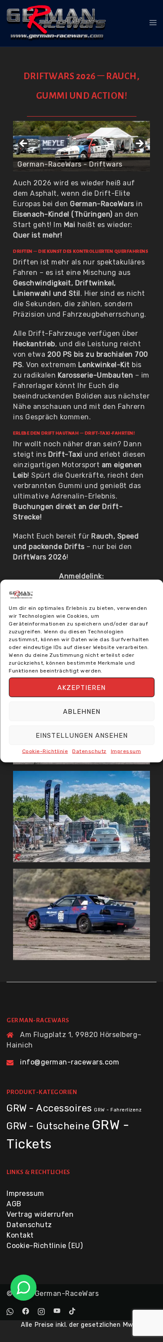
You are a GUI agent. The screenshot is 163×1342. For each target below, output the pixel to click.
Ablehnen (81, 711)
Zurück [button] (23, 144)
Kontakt (20, 1235)
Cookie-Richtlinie (45, 751)
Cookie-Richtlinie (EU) (45, 1246)
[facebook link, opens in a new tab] (25, 1310)
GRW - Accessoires (49, 1108)
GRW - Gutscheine (48, 1126)
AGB (14, 1204)
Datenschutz (89, 751)
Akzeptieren (81, 687)
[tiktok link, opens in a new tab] (72, 1310)
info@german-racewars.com (69, 1062)
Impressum (126, 751)
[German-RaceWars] (56, 23)
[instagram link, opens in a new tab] (41, 1310)
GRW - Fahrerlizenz (117, 1110)
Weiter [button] (139, 144)
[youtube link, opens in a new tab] (56, 1310)
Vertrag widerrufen (40, 1214)
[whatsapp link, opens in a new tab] (10, 1310)
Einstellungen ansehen (82, 735)
